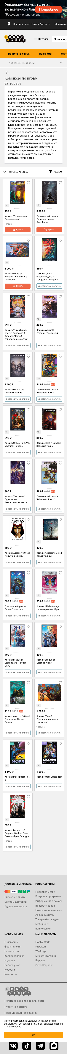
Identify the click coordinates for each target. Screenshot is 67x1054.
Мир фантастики (45, 955)
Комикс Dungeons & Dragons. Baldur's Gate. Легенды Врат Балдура (17, 833)
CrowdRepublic (44, 965)
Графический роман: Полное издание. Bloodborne (47, 219)
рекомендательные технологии (36, 1020)
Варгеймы (45, 53)
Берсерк (40, 960)
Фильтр (58, 172)
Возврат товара (45, 905)
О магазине (11, 942)
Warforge (40, 951)
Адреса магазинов (15, 906)
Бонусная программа (48, 896)
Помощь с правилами (48, 910)
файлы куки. (11, 1023)
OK (33, 1035)
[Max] (54, 1045)
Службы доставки (15, 901)
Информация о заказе (48, 900)
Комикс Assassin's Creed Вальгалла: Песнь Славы (17, 719)
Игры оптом (11, 951)
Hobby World (42, 942)
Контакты (10, 974)
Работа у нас (12, 965)
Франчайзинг (12, 946)
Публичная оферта (15, 1006)
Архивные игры (44, 914)
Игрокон (40, 946)
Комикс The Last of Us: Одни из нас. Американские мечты (16, 499)
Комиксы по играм (18, 172)
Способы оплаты (14, 897)
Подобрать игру (45, 891)
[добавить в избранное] (28, 183)
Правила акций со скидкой (20, 1012)
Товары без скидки (47, 919)
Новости (9, 969)
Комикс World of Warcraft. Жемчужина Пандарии (16, 276)
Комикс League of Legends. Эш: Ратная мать (15, 662)
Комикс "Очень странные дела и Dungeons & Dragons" (47, 276)
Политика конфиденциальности (24, 1000)
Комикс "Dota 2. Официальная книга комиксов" (47, 719)
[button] (14, 208)
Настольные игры (19, 53)
